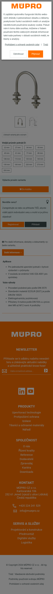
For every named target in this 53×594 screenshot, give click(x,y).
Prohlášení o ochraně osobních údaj (22, 44)
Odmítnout (18, 54)
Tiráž (45, 44)
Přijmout (36, 54)
